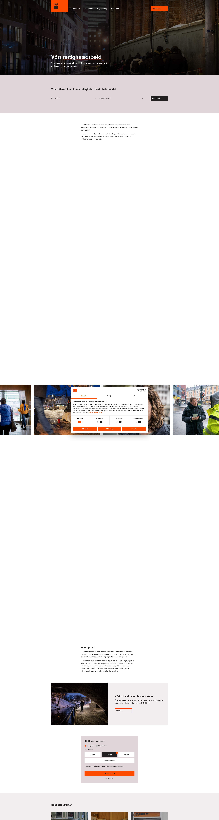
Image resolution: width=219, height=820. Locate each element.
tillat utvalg (109, 428)
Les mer (119, 711)
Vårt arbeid (89, 9)
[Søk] (145, 9)
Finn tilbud (76, 9)
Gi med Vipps (109, 773)
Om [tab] (135, 396)
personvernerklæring (95, 412)
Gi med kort (109, 778)
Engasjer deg (102, 9)
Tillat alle (134, 428)
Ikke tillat (85, 428)
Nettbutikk (115, 9)
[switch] (99, 422)
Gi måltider (156, 9)
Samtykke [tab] (84, 396)
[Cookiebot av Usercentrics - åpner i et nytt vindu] (138, 390)
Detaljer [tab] (109, 396)
